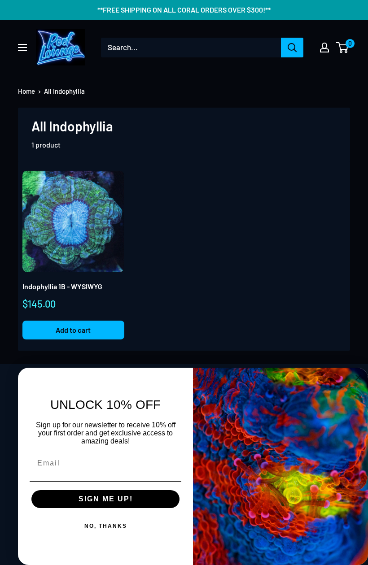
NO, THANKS (105, 526)
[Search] (292, 47)
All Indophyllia (64, 91)
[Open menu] (22, 47)
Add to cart (73, 330)
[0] (342, 47)
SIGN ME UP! (106, 499)
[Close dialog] (358, 377)
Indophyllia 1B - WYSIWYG (62, 286)
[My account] (324, 47)
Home (26, 91)
